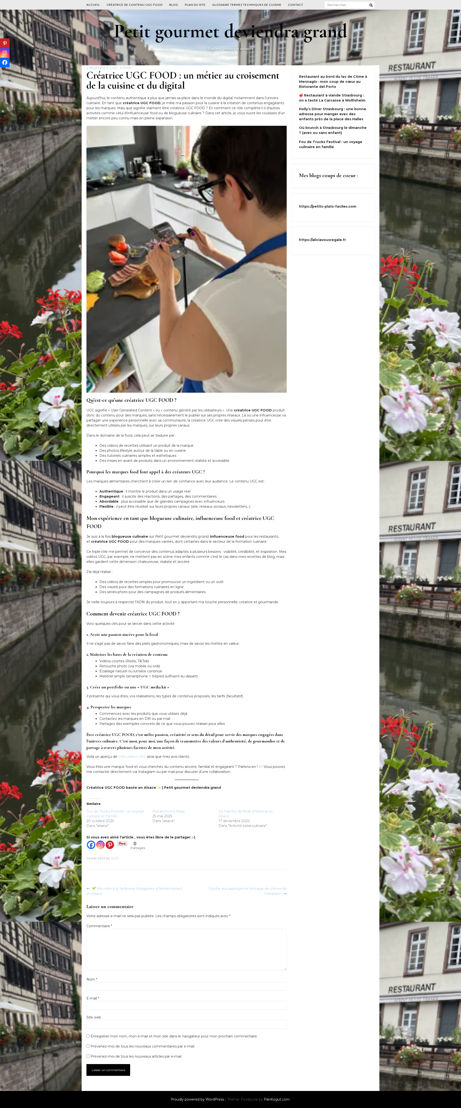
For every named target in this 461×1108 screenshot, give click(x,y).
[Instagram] (100, 845)
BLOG (173, 4)
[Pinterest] (110, 845)
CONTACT (295, 4)
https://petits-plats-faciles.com (327, 206)
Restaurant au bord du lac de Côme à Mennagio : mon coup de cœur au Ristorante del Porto (333, 81)
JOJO (115, 858)
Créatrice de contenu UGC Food (135, 4)
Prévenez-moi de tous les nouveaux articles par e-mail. (136, 1056)
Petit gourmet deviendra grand (230, 31)
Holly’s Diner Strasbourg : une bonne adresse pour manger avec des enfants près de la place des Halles (332, 114)
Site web (93, 1017)
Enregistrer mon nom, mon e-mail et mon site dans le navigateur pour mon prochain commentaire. (174, 1036)
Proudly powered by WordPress (198, 1099)
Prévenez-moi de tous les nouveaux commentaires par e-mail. (143, 1046)
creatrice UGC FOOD (109, 68)
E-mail (92, 998)
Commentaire (99, 926)
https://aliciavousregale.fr (322, 240)
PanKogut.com (277, 1099)
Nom (91, 979)
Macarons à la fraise (168, 811)
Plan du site (195, 4)
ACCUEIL (93, 4)
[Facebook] (91, 845)
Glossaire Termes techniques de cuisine (246, 4)
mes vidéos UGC (132, 756)
